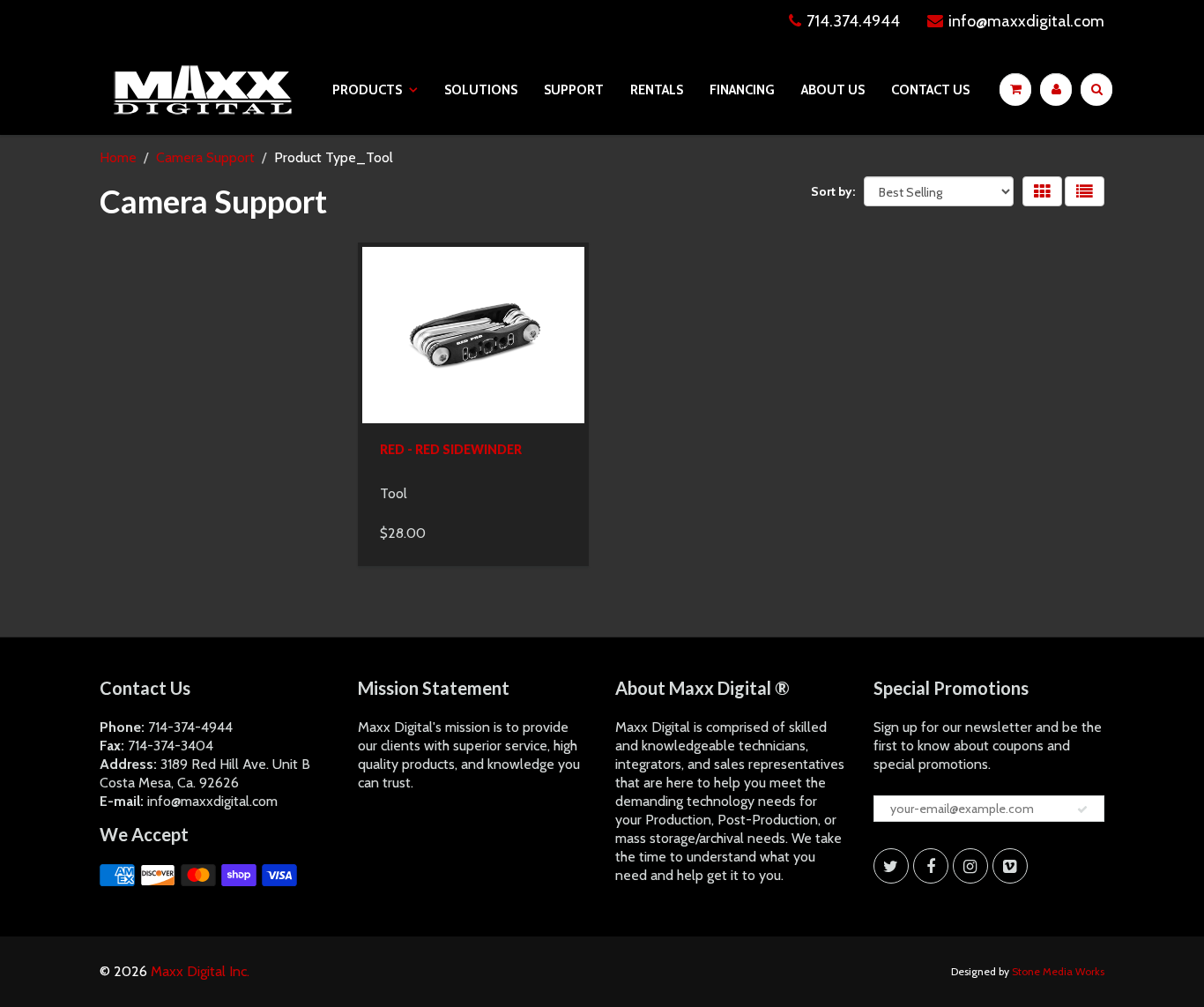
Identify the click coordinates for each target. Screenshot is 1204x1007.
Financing (742, 90)
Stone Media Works (1058, 971)
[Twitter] (891, 866)
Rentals (656, 90)
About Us (833, 90)
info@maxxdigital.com (1026, 21)
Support (574, 90)
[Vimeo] (1010, 866)
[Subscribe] (1082, 809)
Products (367, 90)
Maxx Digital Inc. (200, 971)
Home (118, 157)
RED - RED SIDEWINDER (451, 449)
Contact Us (930, 90)
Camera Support (205, 157)
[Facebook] (930, 866)
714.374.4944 (853, 21)
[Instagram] (970, 866)
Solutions (480, 90)
